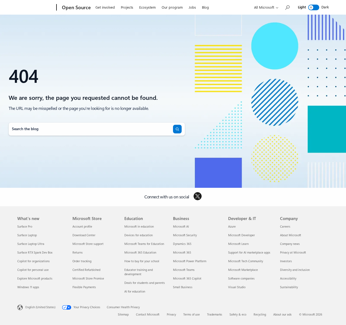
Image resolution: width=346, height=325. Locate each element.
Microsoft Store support (88, 244)
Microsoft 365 (182, 252)
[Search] (177, 129)
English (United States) (40, 307)
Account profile (82, 226)
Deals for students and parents (144, 283)
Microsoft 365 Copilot (187, 278)
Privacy (171, 314)
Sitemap (123, 314)
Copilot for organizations (33, 261)
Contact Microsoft (147, 314)
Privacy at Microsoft (293, 252)
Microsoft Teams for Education (144, 244)
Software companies (241, 278)
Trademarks (214, 314)
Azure (232, 226)
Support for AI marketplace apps (249, 252)
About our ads (282, 314)
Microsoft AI (181, 226)
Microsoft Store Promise (88, 278)
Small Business (182, 287)
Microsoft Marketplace (243, 270)
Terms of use (191, 314)
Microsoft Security (185, 235)
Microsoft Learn (238, 244)
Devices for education (138, 235)
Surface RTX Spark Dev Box (34, 252)
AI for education (134, 291)
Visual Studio (236, 287)
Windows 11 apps (28, 287)
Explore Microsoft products (34, 278)
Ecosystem (147, 7)
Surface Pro (24, 226)
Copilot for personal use (33, 270)
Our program (172, 7)
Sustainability (289, 287)
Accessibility (288, 278)
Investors (286, 261)
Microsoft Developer (241, 235)
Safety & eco (237, 314)
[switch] (313, 7)
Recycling (260, 314)
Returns (77, 252)
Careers (285, 226)
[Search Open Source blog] (287, 7)
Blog (205, 7)
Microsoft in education (139, 226)
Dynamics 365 (182, 244)
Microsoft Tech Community (245, 261)
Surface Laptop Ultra (30, 244)
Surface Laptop (27, 235)
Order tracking (81, 261)
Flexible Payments (84, 287)
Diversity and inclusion (295, 270)
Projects (127, 7)
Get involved (105, 7)
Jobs (192, 7)
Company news (290, 244)
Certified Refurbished (86, 270)
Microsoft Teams (184, 270)
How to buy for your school (141, 261)
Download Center (83, 235)
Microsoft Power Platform (189, 261)
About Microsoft (290, 235)
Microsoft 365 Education (140, 252)
